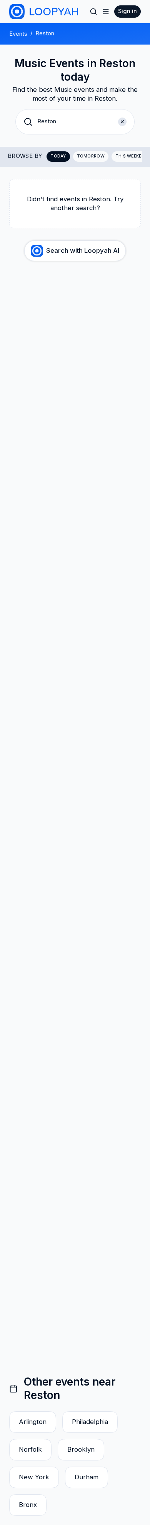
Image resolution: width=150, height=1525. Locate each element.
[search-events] (93, 11)
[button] (75, 121)
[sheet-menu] (106, 11)
